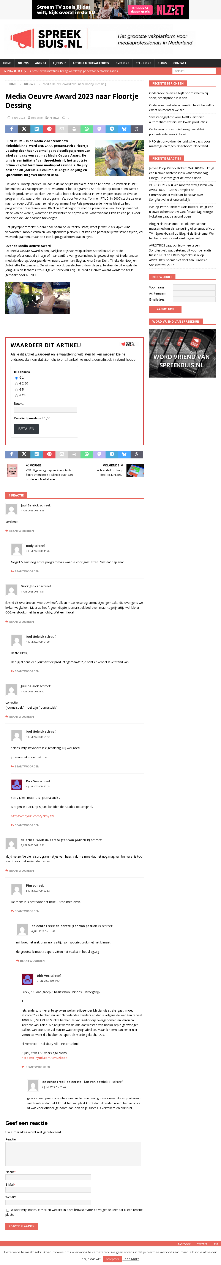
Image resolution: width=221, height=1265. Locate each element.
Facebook (184, 1244)
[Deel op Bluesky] (124, 129)
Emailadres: (157, 299)
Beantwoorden (21, 531)
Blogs (162, 63)
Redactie (37, 118)
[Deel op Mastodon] (99, 129)
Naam (9, 1172)
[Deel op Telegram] (112, 129)
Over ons (122, 63)
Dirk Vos (32, 781)
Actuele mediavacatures (91, 63)
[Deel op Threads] (137, 129)
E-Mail (9, 1184)
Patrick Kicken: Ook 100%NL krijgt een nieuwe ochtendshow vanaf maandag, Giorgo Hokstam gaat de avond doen (181, 173)
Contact (179, 63)
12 (67, 118)
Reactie (10, 1139)
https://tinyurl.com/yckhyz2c (32, 816)
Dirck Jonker (30, 586)
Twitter (202, 1244)
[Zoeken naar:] (194, 71)
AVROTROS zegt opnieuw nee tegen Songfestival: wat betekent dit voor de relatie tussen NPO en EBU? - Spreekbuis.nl (180, 250)
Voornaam (156, 287)
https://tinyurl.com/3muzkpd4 (44, 1058)
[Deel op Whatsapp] (87, 129)
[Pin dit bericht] (49, 129)
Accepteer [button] (112, 1259)
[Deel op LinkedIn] (36, 129)
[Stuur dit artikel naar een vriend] (61, 129)
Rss (216, 1244)
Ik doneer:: (22, 371)
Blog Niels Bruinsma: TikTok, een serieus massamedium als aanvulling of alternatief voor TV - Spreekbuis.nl (182, 228)
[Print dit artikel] (74, 129)
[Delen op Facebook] (11, 129)
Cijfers (58, 63)
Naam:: (19, 403)
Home (7, 63)
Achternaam (157, 293)
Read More (131, 1259)
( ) (85, 72)
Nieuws (23, 63)
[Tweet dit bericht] (24, 129)
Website (11, 1197)
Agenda (40, 63)
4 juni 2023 (18, 118)
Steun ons (143, 63)
